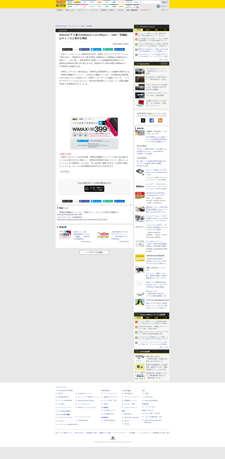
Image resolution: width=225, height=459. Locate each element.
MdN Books (128, 414)
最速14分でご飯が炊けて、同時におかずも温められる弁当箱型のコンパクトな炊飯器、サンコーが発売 (153, 51)
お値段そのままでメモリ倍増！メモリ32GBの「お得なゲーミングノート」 (156, 103)
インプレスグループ (144, 433)
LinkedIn (121, 49)
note (109, 49)
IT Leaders (61, 404)
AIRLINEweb (128, 393)
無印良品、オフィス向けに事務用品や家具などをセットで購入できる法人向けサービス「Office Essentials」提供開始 (156, 211)
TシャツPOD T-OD (110, 400)
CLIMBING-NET (109, 414)
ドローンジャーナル (64, 407)
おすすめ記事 (145, 352)
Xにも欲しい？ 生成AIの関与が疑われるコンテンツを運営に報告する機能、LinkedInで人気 (151, 163)
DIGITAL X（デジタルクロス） (87, 407)
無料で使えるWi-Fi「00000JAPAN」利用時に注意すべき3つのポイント (156, 359)
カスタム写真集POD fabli (153, 417)
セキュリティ (81, 10)
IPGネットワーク (147, 410)
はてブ (98, 49)
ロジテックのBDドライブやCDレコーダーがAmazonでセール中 (157, 172)
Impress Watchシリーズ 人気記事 (152, 315)
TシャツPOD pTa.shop (152, 413)
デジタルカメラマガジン (65, 417)
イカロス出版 (126, 390)
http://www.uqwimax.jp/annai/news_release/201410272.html (82, 220)
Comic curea (149, 397)
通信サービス (70, 10)
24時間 (147, 30)
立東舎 (106, 404)
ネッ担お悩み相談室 (64, 411)
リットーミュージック (111, 393)
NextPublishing (83, 420)
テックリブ (125, 421)
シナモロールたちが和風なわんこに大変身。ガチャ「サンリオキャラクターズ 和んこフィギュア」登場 (153, 339)
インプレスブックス (84, 417)
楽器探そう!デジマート (111, 397)
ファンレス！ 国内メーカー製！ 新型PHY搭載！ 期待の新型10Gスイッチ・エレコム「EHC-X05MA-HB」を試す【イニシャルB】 (152, 35)
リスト (76, 49)
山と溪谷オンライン (110, 410)
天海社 (147, 393)
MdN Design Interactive (131, 417)
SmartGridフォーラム (84, 393)
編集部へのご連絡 (105, 433)
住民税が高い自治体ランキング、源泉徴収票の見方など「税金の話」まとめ (156, 375)
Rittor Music (105, 390)
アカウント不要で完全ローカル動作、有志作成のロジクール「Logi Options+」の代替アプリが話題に (151, 151)
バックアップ (93, 10)
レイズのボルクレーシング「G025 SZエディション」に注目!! (156, 71)
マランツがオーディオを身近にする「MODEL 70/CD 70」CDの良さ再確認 (156, 87)
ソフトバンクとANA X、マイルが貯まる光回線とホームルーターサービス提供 (156, 227)
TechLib (126, 424)
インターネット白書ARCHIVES (68, 424)
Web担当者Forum (63, 397)
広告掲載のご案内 (91, 433)
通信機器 (59, 10)
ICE (143, 390)
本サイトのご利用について (63, 433)
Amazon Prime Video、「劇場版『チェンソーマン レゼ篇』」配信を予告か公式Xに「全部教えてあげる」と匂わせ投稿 (152, 328)
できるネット (62, 421)
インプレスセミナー (84, 404)
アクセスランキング (147, 27)
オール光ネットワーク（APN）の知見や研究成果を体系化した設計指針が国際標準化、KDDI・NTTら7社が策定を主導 (156, 246)
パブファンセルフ (150, 407)
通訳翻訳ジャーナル (130, 400)
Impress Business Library (86, 400)
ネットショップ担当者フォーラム (88, 397)
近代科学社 (104, 417)
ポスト (69, 49)
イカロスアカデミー (130, 407)
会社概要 (132, 433)
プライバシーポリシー (120, 433)
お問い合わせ (79, 433)
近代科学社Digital (109, 420)
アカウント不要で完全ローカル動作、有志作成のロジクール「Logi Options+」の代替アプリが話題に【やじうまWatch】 (153, 46)
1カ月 (165, 30)
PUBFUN (145, 404)
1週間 (156, 30)
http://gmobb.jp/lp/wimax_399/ (69, 214)
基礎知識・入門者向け (108, 10)
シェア (86, 49)
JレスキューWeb (129, 404)
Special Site (144, 64)
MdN (123, 411)
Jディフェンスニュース (131, 397)
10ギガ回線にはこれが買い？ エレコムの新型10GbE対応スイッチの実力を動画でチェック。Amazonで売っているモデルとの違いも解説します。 (157, 141)
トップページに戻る (94, 252)
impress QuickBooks (151, 400)
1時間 (138, 30)
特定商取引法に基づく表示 (161, 433)
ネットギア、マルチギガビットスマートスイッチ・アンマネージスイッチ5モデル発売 (156, 186)
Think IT (60, 393)
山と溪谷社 (104, 407)
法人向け (121, 10)
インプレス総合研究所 (65, 400)
